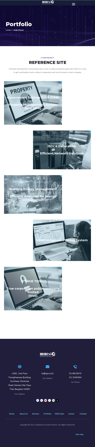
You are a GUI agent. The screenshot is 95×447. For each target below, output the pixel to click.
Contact (83, 414)
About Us (24, 414)
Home (8, 30)
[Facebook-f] (37, 400)
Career (71, 414)
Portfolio (47, 414)
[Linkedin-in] (41, 400)
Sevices (35, 414)
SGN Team (59, 414)
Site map (79, 434)
